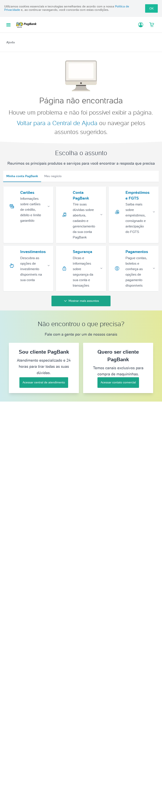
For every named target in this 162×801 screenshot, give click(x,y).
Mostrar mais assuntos (84, 301)
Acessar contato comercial (118, 382)
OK (151, 8)
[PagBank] (27, 25)
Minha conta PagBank (22, 176)
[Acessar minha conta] (140, 24)
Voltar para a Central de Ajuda (57, 123)
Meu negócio (53, 176)
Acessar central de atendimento (44, 382)
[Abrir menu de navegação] (8, 25)
